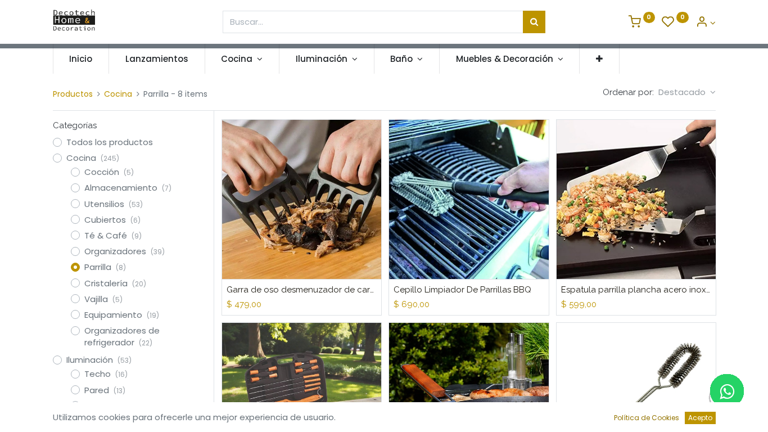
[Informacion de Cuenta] (705, 23)
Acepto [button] (700, 417)
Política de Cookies (646, 417)
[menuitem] (81, 59)
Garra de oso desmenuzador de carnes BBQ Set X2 (302, 290)
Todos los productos (109, 142)
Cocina (118, 94)
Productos (73, 94)
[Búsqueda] (534, 22)
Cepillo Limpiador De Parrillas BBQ (462, 290)
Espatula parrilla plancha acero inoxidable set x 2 (636, 290)
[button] (599, 59)
